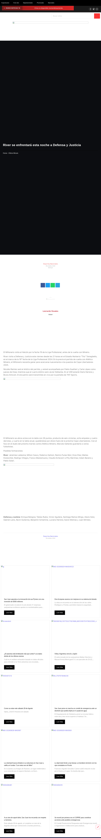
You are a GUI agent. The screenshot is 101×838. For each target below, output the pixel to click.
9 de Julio (16, 3)
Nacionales (51, 3)
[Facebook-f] (90, 9)
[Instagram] (97, 9)
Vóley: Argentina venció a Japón (66, 654)
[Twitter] (93, 9)
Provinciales (40, 3)
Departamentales (28, 3)
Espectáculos (5, 3)
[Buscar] (97, 16)
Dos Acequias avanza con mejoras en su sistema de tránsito (76, 599)
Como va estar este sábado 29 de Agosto (18, 708)
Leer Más (9, 612)
